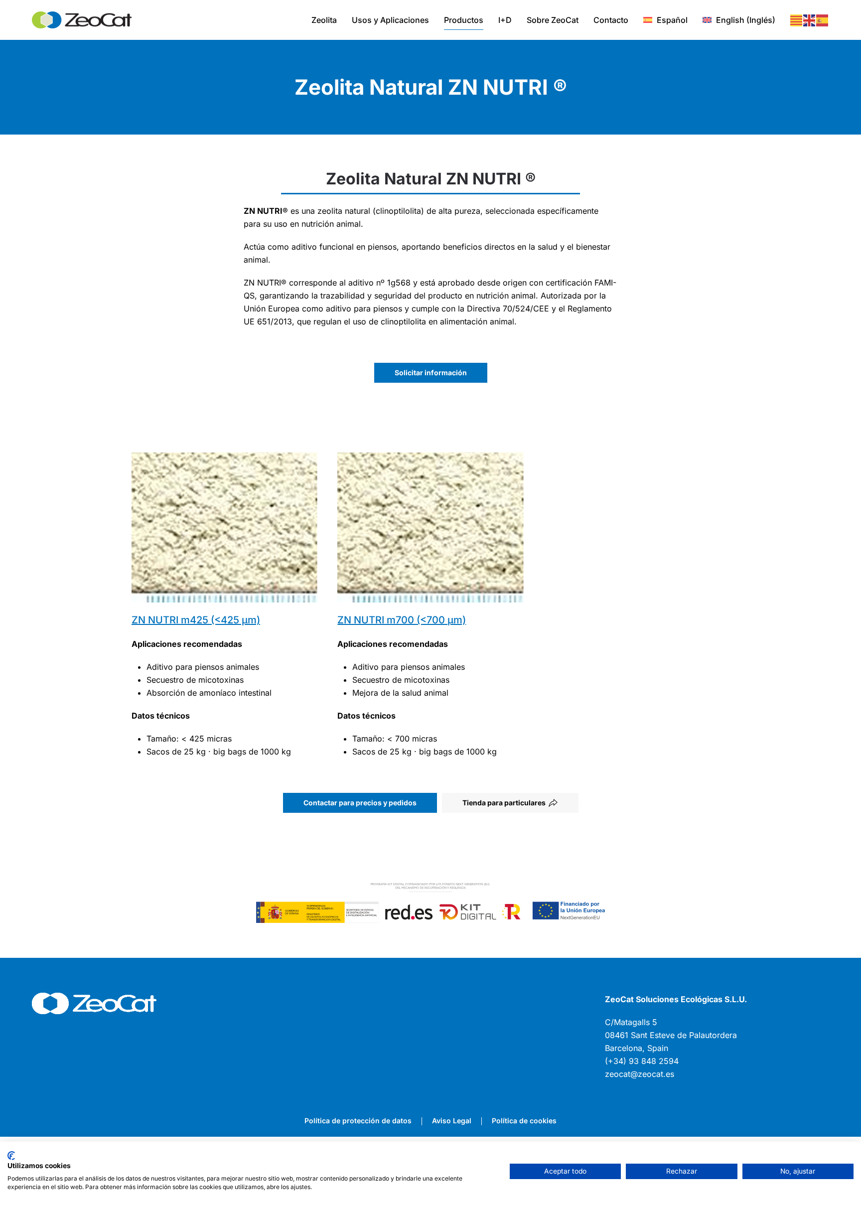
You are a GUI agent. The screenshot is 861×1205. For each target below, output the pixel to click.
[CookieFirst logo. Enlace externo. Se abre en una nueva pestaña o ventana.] (11, 1155)
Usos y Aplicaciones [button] (390, 20)
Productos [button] (463, 20)
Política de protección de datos (358, 1120)
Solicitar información (431, 372)
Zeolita (324, 20)
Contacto (610, 20)
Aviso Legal (451, 1120)
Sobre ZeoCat (552, 20)
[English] (809, 20)
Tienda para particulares (504, 802)
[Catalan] (796, 20)
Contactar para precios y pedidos (360, 802)
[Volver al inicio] (82, 20)
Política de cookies (524, 1120)
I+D (505, 20)
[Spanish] (822, 20)
